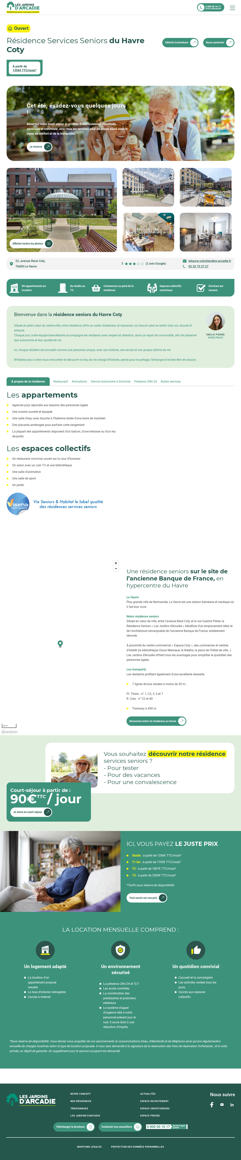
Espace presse (150, 1115)
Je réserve (36, 146)
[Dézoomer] (116, 568)
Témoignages (79, 1108)
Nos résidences (80, 1101)
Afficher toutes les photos (27, 243)
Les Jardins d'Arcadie (85, 1115)
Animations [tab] (79, 381)
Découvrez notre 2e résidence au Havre (152, 721)
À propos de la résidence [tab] (28, 381)
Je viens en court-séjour (27, 812)
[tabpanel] (120, 467)
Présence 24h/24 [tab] (145, 381)
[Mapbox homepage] (9, 732)
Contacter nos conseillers (116, 1126)
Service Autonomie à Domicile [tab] (110, 381)
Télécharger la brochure (70, 1126)
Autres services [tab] (171, 381)
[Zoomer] (116, 563)
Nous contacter (215, 42)
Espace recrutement (154, 1101)
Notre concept (80, 1094)
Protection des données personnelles (137, 1147)
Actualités (148, 1094)
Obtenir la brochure (176, 42)
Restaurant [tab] (60, 381)
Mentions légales (89, 1147)
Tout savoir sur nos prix (143, 897)
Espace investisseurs (155, 1108)
